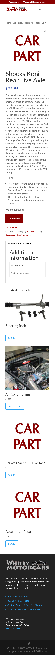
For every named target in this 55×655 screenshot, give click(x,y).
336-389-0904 (13, 628)
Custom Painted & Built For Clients (24, 605)
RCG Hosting (41, 651)
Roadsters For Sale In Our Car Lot (24, 609)
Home (8, 23)
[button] (45, 31)
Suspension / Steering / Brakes (18, 235)
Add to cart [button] (14, 406)
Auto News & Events (17, 596)
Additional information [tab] (20, 243)
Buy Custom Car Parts (18, 600)
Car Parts (17, 23)
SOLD (11, 337)
